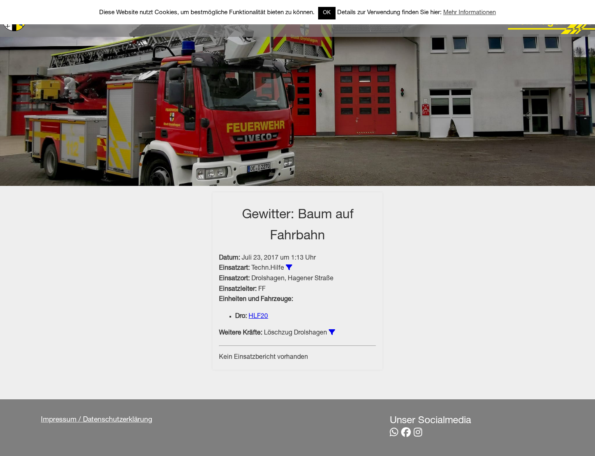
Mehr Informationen (469, 13)
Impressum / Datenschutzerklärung (96, 420)
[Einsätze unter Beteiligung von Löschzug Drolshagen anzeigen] (332, 332)
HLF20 (258, 316)
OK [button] (327, 13)
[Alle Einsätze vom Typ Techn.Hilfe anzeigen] (289, 267)
